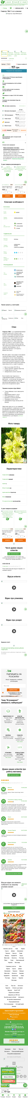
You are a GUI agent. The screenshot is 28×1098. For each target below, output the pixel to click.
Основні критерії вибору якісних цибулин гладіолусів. (12, 648)
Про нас (13, 985)
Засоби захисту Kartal (10, 997)
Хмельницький (20, 960)
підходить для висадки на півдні (19, 273)
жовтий (17, 212)
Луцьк (21, 955)
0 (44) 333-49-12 (9, 1026)
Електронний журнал (18, 1051)
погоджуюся (12, 692)
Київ (17, 948)
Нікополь (14, 958)
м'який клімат (19, 270)
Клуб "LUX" (17, 990)
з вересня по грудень (17, 245)
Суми (11, 960)
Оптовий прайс (20, 1004)
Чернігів (10, 962)
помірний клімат (20, 276)
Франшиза (7, 1049)
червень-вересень (18, 217)
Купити (7, 196)
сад (10, 488)
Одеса (7, 951)
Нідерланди (8, 496)
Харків (23, 948)
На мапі (15, 1036)
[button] (19, 130)
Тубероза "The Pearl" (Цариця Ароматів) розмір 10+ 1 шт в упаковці (20, 187)
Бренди (14, 1006)
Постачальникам (8, 1004)
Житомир (17, 962)
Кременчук (15, 975)
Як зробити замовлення (14, 1054)
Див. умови (20, 741)
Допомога (21, 997)
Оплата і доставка (17, 988)
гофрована (11, 474)
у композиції (19, 223)
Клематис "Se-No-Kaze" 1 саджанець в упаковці (20, 531)
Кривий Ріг (14, 955)
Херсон (14, 953)
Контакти (20, 985)
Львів (20, 953)
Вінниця (7, 955)
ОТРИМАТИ (8, 1081)
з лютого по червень (19, 247)
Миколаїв (6, 958)
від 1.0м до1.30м (16, 501)
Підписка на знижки (14, 992)
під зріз (18, 228)
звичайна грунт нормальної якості (19, 283)
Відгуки (10, 990)
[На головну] (3, 2)
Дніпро (13, 951)
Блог (7, 985)
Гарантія (8, 988)
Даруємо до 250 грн (14, 995)
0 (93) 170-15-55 (18, 1026)
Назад (5, 8)
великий (11, 479)
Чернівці (21, 973)
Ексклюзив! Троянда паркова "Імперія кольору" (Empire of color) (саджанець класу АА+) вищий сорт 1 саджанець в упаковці (7, 531)
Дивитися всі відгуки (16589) (14, 873)
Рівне (5, 960)
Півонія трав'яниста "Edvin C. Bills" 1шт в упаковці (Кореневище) (7, 187)
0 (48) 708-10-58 (8, 1028)
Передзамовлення (14, 1002)
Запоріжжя (20, 951)
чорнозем (18, 286)
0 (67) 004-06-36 (19, 1028)
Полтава (21, 958)
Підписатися (13, 690)
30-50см (16, 239)
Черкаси (7, 953)
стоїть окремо (19, 225)
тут (21, 559)
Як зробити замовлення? (14, 999)
